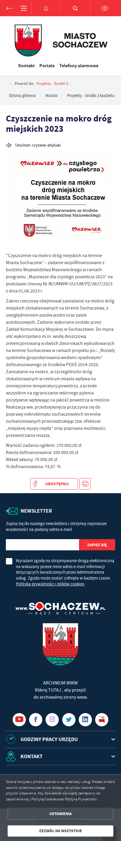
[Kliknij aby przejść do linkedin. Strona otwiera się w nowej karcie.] (85, 719)
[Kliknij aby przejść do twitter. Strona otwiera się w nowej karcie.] (68, 719)
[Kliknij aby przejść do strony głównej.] (45, 8)
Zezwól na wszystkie (60, 831)
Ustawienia (60, 814)
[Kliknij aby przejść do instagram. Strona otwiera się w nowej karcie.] (52, 719)
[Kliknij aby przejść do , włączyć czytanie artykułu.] (33, 145)
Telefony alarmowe (78, 65)
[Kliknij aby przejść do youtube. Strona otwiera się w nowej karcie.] (19, 719)
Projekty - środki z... (53, 83)
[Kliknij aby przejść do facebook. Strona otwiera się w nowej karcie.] (35, 719)
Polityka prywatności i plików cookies (50, 584)
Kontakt (26, 65)
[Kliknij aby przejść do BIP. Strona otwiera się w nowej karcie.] (101, 719)
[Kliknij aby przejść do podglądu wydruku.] (85, 484)
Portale (47, 65)
